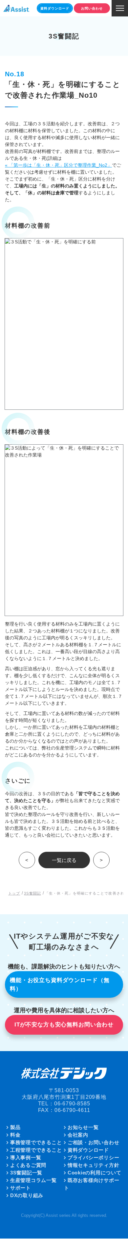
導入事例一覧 (25, 1157)
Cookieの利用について (94, 1172)
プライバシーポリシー (93, 1157)
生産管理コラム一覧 (33, 1180)
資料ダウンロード (88, 1150)
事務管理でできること (36, 1142)
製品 (15, 1127)
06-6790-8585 (72, 1103)
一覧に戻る (64, 860)
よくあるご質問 (28, 1165)
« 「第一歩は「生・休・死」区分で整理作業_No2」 (58, 165)
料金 (15, 1135)
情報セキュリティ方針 (93, 1165)
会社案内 (78, 1135)
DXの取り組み (26, 1195)
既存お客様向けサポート (91, 1184)
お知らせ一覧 (83, 1127)
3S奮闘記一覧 (26, 1172)
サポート (20, 1188)
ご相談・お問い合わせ (93, 1142)
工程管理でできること (36, 1150)
